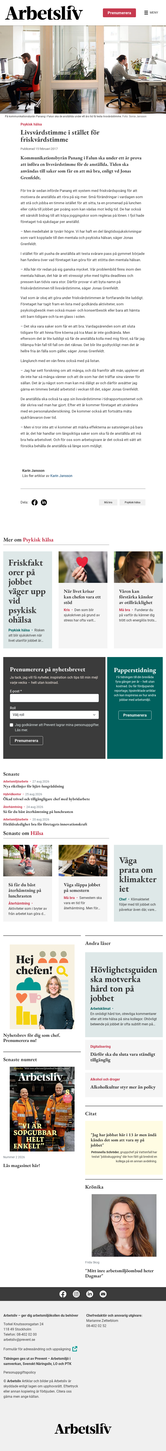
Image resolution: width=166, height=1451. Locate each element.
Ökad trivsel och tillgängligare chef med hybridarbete (46, 799)
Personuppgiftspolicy (19, 1372)
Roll (13, 708)
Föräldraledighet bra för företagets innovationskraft (45, 824)
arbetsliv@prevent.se (19, 1340)
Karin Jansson (61, 476)
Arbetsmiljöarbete (16, 781)
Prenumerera (119, 13)
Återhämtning (13, 807)
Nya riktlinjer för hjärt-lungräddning (33, 786)
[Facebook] (62, 1294)
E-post (16, 691)
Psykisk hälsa (31, 124)
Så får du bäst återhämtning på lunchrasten (38, 811)
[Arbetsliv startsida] (83, 1428)
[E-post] (103, 1294)
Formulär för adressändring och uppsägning (37, 1349)
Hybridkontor (12, 794)
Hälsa (36, 833)
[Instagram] (76, 1294)
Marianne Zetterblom (102, 1321)
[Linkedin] (89, 1294)
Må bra (108, 502)
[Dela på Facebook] (35, 502)
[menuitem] (44, 12)
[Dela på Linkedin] (44, 502)
